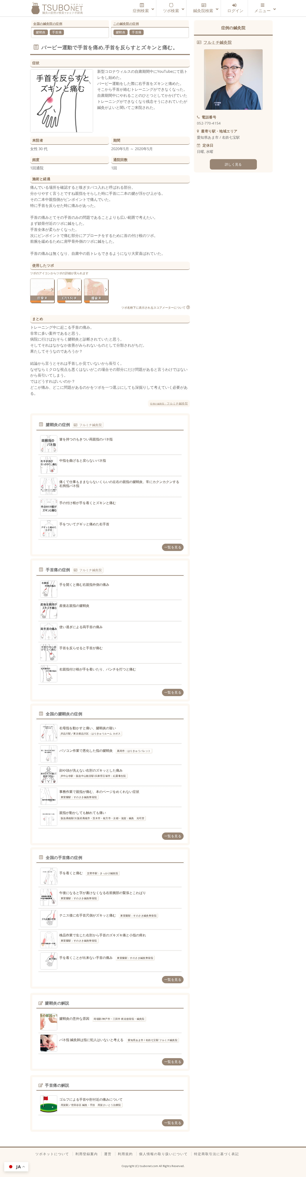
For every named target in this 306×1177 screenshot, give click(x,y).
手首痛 (57, 32)
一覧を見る (172, 547)
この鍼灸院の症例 (126, 23)
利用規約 (125, 1154)
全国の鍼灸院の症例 (47, 23)
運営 (108, 1154)
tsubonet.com (149, 1166)
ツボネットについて (52, 1154)
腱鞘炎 (40, 32)
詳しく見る (233, 164)
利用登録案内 (86, 1154)
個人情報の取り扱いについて (163, 1154)
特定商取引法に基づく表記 (216, 1154)
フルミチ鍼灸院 (169, 403)
